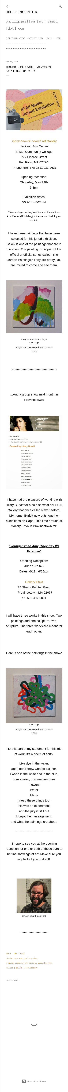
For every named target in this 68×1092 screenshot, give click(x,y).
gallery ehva (30, 958)
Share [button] (8, 953)
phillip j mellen (14, 968)
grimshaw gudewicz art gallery (21, 963)
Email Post (19, 953)
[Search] (60, 5)
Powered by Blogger (36, 1081)
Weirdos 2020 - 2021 (40, 38)
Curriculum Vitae (15, 38)
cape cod (18, 958)
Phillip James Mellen (21, 11)
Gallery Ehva (34, 582)
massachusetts (45, 963)
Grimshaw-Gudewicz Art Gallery (34, 141)
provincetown (30, 968)
